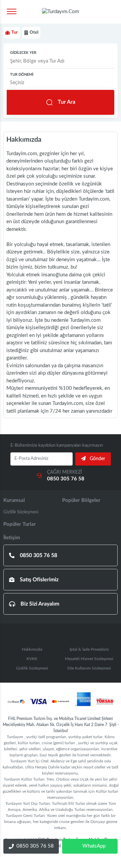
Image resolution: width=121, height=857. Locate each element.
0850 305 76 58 (35, 846)
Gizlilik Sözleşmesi (20, 512)
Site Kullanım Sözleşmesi (89, 668)
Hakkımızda (32, 649)
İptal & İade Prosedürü (89, 649)
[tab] (11, 32)
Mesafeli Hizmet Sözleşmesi (89, 659)
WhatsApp (94, 846)
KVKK (32, 659)
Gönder (96, 458)
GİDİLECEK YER (23, 53)
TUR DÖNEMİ (21, 74)
